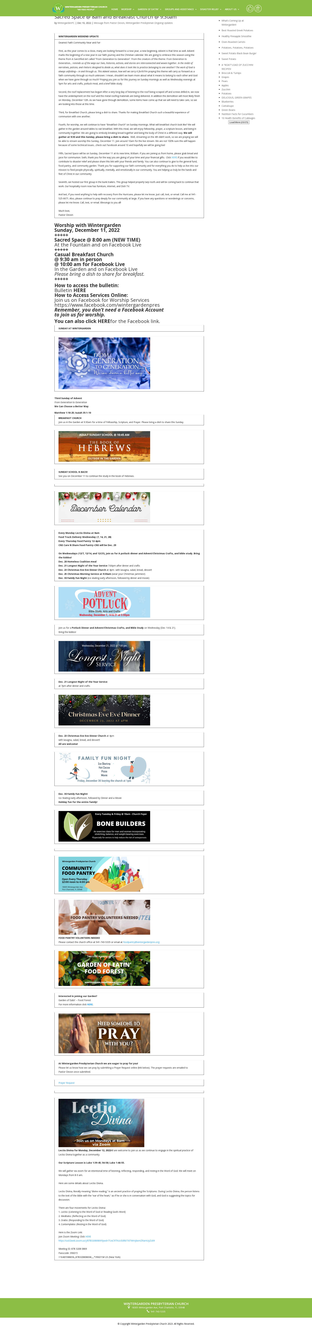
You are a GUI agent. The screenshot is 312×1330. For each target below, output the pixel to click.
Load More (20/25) (239, 122)
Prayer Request (66, 1082)
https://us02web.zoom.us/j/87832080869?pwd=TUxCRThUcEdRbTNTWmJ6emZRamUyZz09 (106, 1240)
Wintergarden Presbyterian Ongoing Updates (149, 22)
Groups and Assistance (179, 9)
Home (114, 9)
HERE (174, 157)
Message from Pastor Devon (109, 22)
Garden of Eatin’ (148, 9)
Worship (126, 9)
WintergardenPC (66, 22)
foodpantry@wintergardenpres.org (141, 942)
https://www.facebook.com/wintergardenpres (107, 304)
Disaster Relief (209, 9)
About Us (230, 9)
